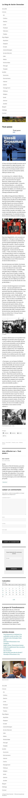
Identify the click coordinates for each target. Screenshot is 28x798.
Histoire (5, 81)
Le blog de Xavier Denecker (13, 4)
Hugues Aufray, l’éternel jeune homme (13, 645)
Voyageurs (6, 643)
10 (2, 590)
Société (4, 72)
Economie (5, 75)
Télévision (5, 31)
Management (6, 88)
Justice (5, 84)
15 (19, 590)
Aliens (5, 639)
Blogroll (4, 107)
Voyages (5, 69)
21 (16, 592)
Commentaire (6, 497)
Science (5, 100)
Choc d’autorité (7, 650)
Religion (5, 94)
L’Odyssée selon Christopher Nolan (12, 638)
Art (4, 15)
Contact (4, 113)
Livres (4, 24)
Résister (21, 442)
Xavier (3, 442)
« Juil (14, 599)
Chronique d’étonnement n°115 (11, 654)
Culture (4, 12)
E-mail (4, 523)
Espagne (5, 43)
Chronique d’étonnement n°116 (11, 641)
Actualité (4, 8)
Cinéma (5, 18)
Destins (5, 21)
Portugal (5, 65)
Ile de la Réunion (7, 53)
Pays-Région (5, 37)
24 (2, 594)
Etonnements (6, 78)
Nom (3, 517)
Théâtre (5, 34)
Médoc (5, 59)
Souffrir (3, 443)
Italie (4, 56)
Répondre (5, 482)
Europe (5, 46)
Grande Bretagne (7, 50)
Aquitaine (5, 40)
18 (6, 592)
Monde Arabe (6, 62)
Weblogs (4, 110)
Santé (4, 97)
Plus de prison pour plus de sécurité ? (12, 652)
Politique (5, 91)
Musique (5, 27)
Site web (4, 529)
